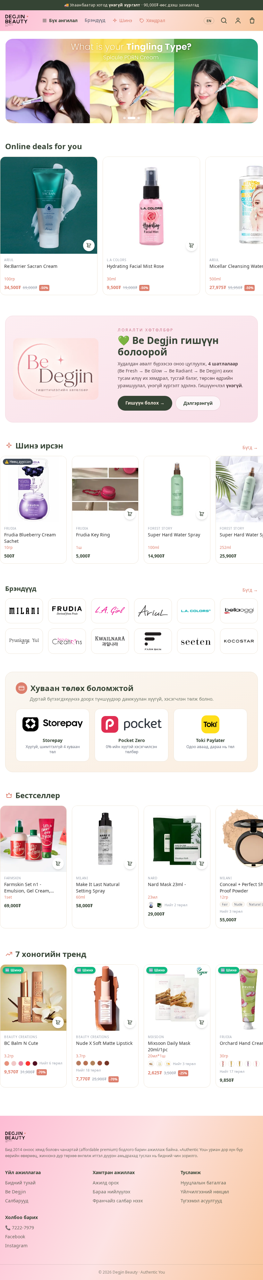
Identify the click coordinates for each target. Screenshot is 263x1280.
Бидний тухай (20, 1183)
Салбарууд (16, 1201)
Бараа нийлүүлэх (111, 1192)
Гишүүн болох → (145, 403)
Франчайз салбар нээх (118, 1201)
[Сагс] (252, 20)
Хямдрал (155, 20)
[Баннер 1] (124, 118)
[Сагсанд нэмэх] (89, 245)
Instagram (16, 1245)
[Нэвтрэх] (237, 20)
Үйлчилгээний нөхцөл (205, 1192)
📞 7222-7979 (19, 1228)
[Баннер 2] (131, 118)
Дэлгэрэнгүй (198, 403)
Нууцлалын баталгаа (203, 1183)
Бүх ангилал (63, 20)
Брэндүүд (95, 20)
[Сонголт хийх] (202, 863)
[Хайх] (223, 20)
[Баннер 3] (138, 118)
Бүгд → (250, 447)
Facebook (15, 1236)
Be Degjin (15, 1192)
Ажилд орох (106, 1183)
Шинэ (125, 20)
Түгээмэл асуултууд (201, 1201)
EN (209, 20)
